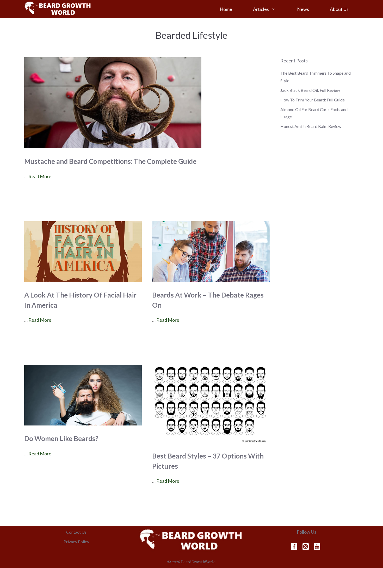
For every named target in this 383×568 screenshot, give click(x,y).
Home (226, 9)
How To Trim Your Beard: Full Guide (312, 99)
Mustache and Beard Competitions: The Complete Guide (110, 161)
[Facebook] (294, 546)
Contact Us (76, 532)
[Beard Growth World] (58, 8)
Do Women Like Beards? (61, 438)
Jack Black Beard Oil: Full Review (310, 90)
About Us (339, 9)
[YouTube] (317, 546)
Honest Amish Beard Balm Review (310, 126)
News (303, 9)
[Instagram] (305, 546)
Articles (261, 9)
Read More (39, 176)
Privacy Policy (76, 541)
